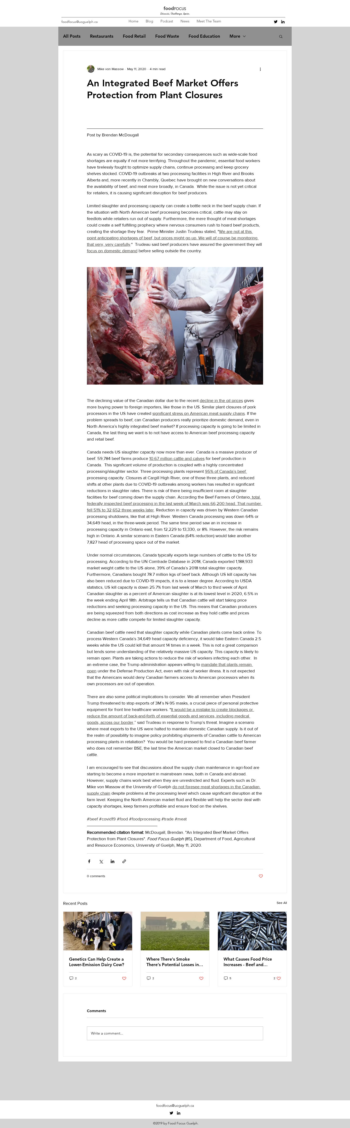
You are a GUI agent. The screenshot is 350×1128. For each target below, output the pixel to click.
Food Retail (134, 36)
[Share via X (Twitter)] (101, 861)
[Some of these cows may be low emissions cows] (97, 931)
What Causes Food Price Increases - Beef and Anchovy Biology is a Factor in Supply (251, 961)
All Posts (71, 36)
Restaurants (101, 36)
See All (282, 903)
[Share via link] (124, 861)
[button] (281, 36)
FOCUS (180, 8)
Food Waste (167, 36)
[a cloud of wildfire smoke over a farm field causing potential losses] (175, 931)
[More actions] (260, 69)
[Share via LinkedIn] (112, 861)
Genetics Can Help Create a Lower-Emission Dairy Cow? (96, 961)
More (235, 36)
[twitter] (275, 21)
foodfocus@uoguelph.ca (79, 22)
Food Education (204, 36)
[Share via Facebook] (89, 861)
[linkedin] (282, 21)
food (169, 8)
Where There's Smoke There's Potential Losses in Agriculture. (172, 961)
